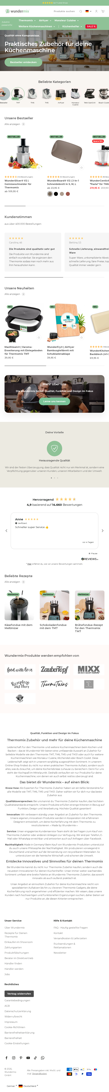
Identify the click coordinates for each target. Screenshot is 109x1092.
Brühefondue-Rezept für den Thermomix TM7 (89, 628)
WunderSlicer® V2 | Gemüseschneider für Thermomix (18, 184)
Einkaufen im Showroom (19, 942)
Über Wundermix (15, 927)
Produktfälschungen (17, 952)
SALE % (91, 26)
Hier (29, 564)
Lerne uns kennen (54, 401)
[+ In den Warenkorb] (38, 167)
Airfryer (43, 20)
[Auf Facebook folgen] (6, 1058)
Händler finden (13, 963)
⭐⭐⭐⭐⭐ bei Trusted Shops (55, 3)
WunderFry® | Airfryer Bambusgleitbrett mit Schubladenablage (60, 350)
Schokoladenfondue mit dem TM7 (53, 626)
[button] (6, 530)
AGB (7, 1006)
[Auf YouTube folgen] (28, 1058)
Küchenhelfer (70, 26)
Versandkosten (39, 1073)
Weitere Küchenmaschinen (35, 26)
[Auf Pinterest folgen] (21, 1058)
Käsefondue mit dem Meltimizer (19, 626)
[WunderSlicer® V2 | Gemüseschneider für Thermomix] (24, 152)
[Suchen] (80, 11)
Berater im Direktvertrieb (19, 958)
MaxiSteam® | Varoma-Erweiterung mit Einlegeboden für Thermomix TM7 (23, 350)
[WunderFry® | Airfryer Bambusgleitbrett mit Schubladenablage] (66, 322)
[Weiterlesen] (89, 560)
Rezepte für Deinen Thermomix (16, 935)
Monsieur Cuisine (65, 20)
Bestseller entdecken (23, 62)
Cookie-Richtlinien (15, 1027)
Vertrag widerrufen (19, 993)
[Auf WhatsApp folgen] (43, 1058)
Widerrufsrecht (13, 1016)
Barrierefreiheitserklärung (19, 1032)
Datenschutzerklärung (18, 1011)
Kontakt (58, 933)
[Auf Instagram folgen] (14, 1058)
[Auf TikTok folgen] (35, 1058)
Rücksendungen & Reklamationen (64, 945)
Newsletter (60, 952)
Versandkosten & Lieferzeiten (70, 938)
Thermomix (26, 20)
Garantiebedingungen (17, 1000)
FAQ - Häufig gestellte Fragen (71, 927)
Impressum (11, 1022)
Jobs (7, 974)
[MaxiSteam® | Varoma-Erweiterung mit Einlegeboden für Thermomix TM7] (24, 322)
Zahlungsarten (13, 947)
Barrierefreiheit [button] (13, 1038)
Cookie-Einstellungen (17, 1043)
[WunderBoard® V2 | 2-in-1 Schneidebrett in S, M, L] (66, 152)
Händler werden (14, 969)
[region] (54, 531)
